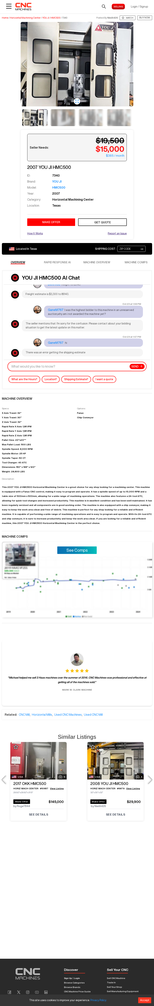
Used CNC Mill (93, 714)
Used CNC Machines (68, 714)
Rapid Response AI (57, 262)
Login (77, 978)
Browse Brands (72, 987)
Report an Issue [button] (117, 233)
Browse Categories (74, 983)
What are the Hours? (24, 379)
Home (5, 18)
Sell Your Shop (114, 987)
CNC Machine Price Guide (77, 991)
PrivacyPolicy (98, 1000)
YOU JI (45, 18)
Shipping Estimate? (76, 379)
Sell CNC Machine (116, 978)
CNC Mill (24, 714)
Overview (18, 262)
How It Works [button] (35, 233)
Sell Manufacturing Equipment (122, 991)
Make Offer (21, 801)
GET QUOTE (102, 222)
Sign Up (68, 978)
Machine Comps (136, 262)
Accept (144, 1000)
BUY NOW (144, 17)
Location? (51, 379)
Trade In (111, 982)
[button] (77, 101)
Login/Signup (139, 6)
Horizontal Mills (42, 714)
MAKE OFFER (51, 222)
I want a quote (104, 379)
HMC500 (55, 18)
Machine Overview (96, 262)
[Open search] (104, 6)
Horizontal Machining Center (25, 18)
